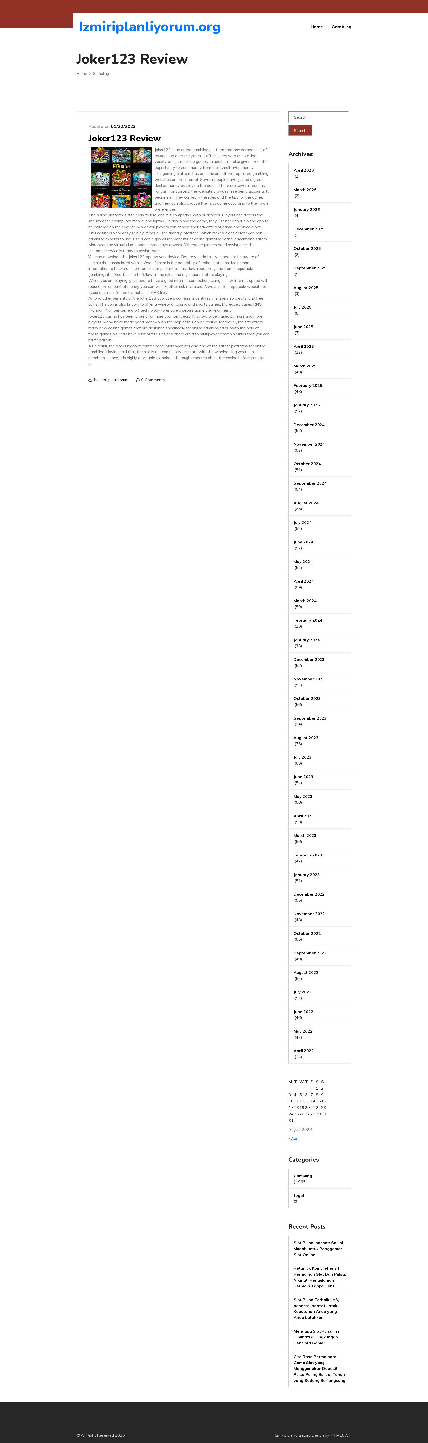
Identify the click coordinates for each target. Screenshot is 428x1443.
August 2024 (306, 502)
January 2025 (307, 404)
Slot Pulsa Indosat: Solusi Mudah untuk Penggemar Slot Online (318, 1248)
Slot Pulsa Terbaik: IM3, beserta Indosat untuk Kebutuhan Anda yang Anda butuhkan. (316, 1308)
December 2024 (309, 424)
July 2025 (303, 307)
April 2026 (304, 170)
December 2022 (309, 894)
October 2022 (307, 933)
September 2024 (310, 483)
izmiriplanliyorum (114, 379)
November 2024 (309, 444)
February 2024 (308, 620)
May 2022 (303, 1031)
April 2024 (304, 581)
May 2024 (303, 561)
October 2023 (307, 698)
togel (299, 1195)
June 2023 (303, 776)
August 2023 (306, 737)
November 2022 (309, 913)
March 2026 (305, 189)
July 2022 (303, 991)
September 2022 (310, 952)
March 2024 (305, 600)
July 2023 (303, 757)
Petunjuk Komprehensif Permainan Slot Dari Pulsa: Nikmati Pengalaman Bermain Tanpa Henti (320, 1277)
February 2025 (308, 385)
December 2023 (309, 659)
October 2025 (307, 248)
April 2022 (304, 1050)
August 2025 (306, 287)
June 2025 (303, 326)
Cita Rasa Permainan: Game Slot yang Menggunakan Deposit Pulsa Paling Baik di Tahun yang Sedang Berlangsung (319, 1368)
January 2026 (307, 209)
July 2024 (303, 522)
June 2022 (303, 1011)
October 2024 (307, 463)
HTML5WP (340, 1435)
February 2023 (308, 855)
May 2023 (303, 796)
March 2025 (305, 365)
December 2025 (309, 228)
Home (317, 26)
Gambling (341, 26)
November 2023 (309, 678)
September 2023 (310, 718)
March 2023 (305, 835)
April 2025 (304, 346)
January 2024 (307, 639)
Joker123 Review (124, 139)
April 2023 (304, 815)
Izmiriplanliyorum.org (106, 26)
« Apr (292, 1138)
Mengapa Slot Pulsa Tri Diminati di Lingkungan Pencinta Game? (316, 1337)
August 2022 (306, 972)
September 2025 (310, 268)
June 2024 (303, 541)
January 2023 (307, 874)
